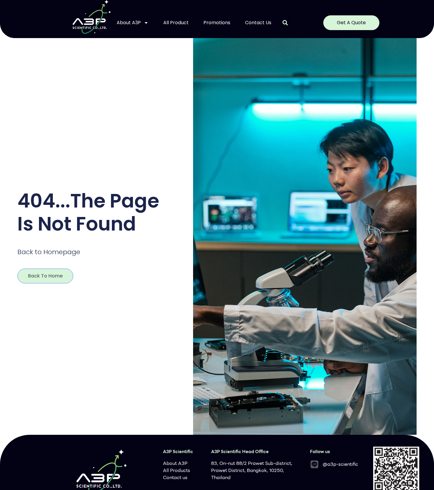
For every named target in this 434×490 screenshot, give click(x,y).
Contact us (258, 22)
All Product (176, 22)
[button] (285, 23)
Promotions (216, 22)
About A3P (129, 22)
